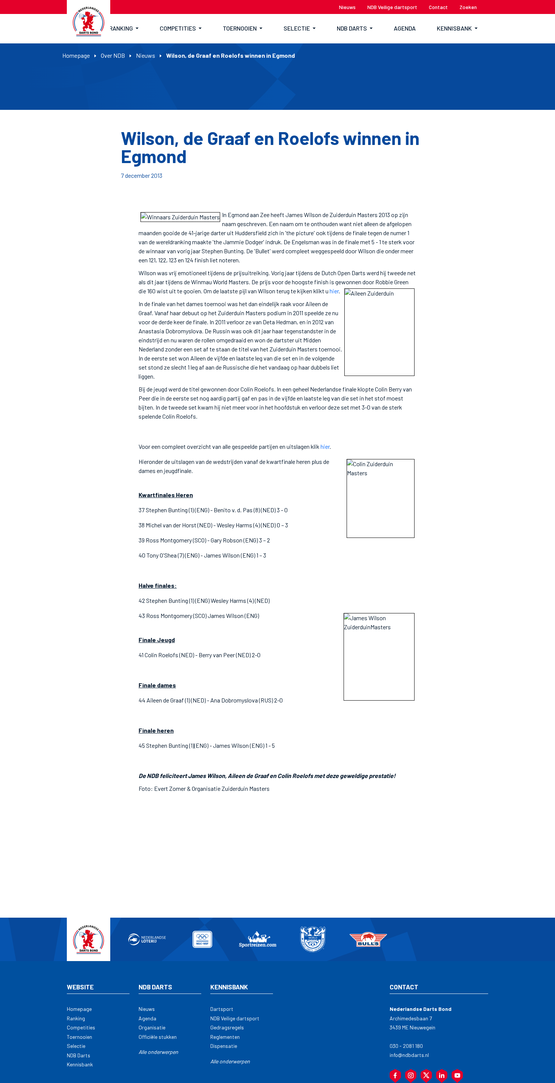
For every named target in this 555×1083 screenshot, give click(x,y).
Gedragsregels (227, 1027)
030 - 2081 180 (406, 1046)
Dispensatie (223, 1046)
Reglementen (225, 1037)
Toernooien (79, 1037)
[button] (124, 28)
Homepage (76, 55)
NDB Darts (78, 1055)
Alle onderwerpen (158, 1052)
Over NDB (113, 55)
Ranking (76, 1018)
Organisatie (152, 1027)
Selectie (76, 1046)
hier (334, 290)
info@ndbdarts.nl (409, 1055)
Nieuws (145, 55)
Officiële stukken (158, 1037)
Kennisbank (80, 1064)
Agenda (147, 1018)
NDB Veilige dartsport (234, 1018)
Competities (81, 1027)
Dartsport (221, 1009)
